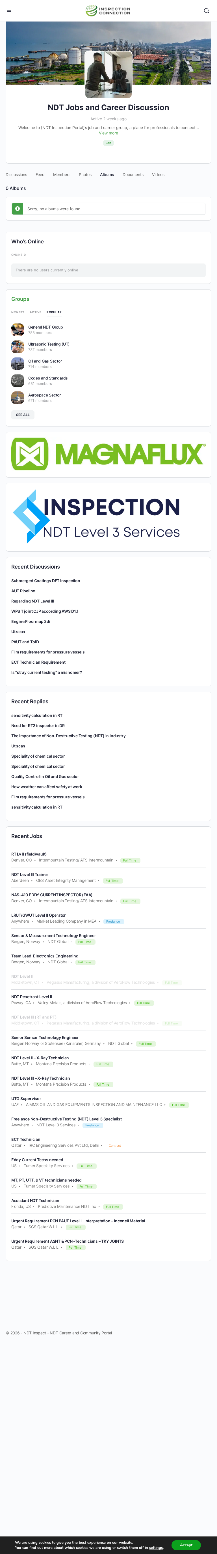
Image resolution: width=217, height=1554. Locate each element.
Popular (54, 312)
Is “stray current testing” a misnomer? (46, 672)
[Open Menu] (9, 10)
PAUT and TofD (25, 641)
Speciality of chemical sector (38, 756)
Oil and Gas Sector (45, 361)
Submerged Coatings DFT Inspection (45, 580)
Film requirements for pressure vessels (48, 652)
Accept (186, 1545)
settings (156, 1547)
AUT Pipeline (23, 590)
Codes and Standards (48, 378)
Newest (18, 312)
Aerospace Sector (44, 395)
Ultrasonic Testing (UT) (49, 344)
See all (23, 415)
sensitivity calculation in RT (36, 715)
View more (108, 132)
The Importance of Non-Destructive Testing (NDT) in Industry (68, 735)
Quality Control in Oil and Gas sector (45, 776)
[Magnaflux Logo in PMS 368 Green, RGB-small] (108, 453)
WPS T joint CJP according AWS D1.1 (45, 611)
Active (36, 312)
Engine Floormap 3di (30, 621)
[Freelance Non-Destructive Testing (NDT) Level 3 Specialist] (96, 516)
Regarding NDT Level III (32, 601)
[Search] (206, 11)
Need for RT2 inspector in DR (38, 725)
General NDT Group (45, 327)
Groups (20, 299)
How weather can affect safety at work (46, 786)
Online (18, 254)
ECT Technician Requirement (38, 662)
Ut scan (18, 631)
